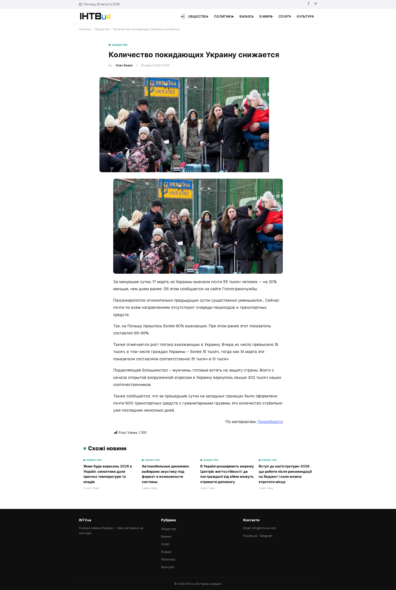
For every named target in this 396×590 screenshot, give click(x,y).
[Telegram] (315, 4)
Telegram (265, 536)
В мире (265, 16)
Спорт (284, 16)
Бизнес (246, 16)
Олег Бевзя (124, 65)
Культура (305, 16)
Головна (85, 29)
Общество (198, 16)
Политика (223, 16)
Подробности (270, 421)
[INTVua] (95, 16)
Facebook (250, 536)
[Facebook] (308, 4)
